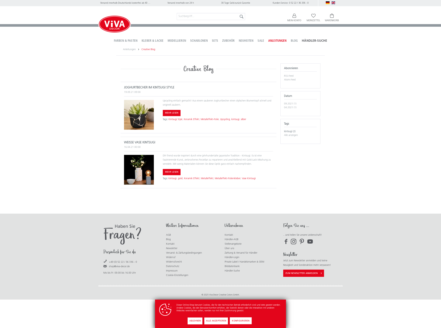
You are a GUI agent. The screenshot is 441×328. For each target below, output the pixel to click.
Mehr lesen (171, 113)
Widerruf (171, 257)
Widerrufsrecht (174, 262)
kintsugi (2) (290, 131)
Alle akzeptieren (216, 321)
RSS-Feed (289, 76)
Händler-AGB (231, 239)
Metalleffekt (207, 178)
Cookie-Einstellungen (177, 275)
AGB (168, 235)
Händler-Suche (232, 271)
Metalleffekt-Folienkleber (227, 178)
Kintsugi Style (175, 119)
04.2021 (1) (290, 107)
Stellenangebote (233, 244)
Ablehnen (195, 321)
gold (180, 178)
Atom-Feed (290, 80)
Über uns (229, 248)
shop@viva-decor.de (119, 266)
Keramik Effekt (191, 119)
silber (243, 119)
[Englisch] (333, 2)
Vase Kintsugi (249, 178)
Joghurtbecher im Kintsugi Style (149, 87)
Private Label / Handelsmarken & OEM (244, 262)
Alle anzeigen (291, 135)
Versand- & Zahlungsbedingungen (184, 253)
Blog (168, 239)
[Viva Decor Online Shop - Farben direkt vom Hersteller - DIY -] (114, 24)
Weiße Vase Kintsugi (139, 142)
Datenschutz (172, 266)
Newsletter (171, 248)
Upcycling (225, 119)
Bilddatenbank (232, 266)
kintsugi (235, 119)
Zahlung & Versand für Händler (241, 253)
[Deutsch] (328, 2)
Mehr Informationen (254, 311)
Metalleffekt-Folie (210, 119)
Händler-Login (232, 257)
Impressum (172, 271)
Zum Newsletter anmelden (301, 273)
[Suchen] (241, 16)
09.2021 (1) (290, 103)
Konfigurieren (240, 321)
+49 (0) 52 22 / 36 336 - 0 (123, 262)
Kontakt (170, 244)
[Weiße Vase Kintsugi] (139, 170)
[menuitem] (211, 16)
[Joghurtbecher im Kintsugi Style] (139, 115)
